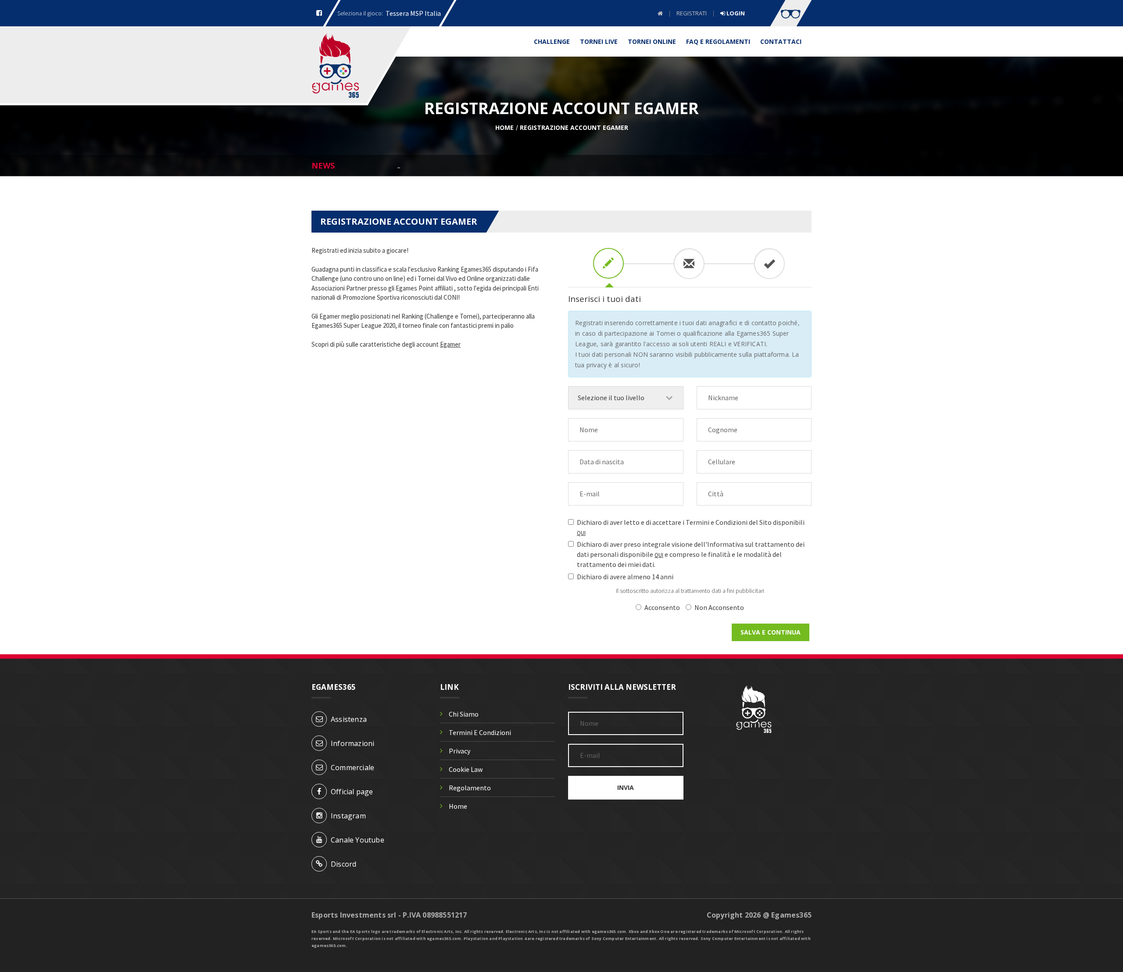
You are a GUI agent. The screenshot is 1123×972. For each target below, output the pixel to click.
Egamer (450, 344)
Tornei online (652, 41)
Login (735, 13)
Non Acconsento (719, 607)
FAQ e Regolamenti (718, 41)
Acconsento (662, 607)
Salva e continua (770, 632)
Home (504, 127)
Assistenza (349, 719)
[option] (604, 165)
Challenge (552, 41)
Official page (352, 791)
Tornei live (599, 41)
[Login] (791, 13)
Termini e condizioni (480, 732)
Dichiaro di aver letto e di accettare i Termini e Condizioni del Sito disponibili (691, 527)
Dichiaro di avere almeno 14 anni (625, 576)
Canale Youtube (357, 840)
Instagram (348, 816)
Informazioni (352, 743)
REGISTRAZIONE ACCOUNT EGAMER (574, 127)
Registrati (691, 13)
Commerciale (352, 767)
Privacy (459, 750)
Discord (343, 864)
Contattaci (780, 41)
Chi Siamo (464, 714)
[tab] (608, 263)
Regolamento (470, 787)
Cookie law (466, 769)
